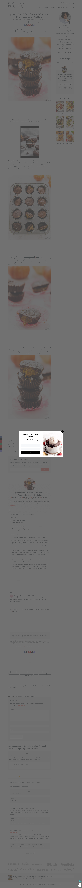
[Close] (62, 431)
